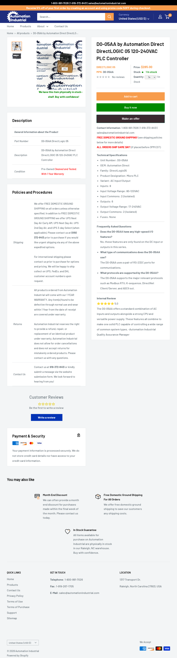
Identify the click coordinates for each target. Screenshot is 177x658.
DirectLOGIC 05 (105, 67)
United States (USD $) (20, 642)
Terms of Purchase (18, 607)
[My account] (160, 17)
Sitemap (12, 618)
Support (12, 612)
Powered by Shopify (17, 655)
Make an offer (130, 120)
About (41, 26)
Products (25, 26)
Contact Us (61, 26)
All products (23, 33)
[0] (167, 17)
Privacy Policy (15, 595)
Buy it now (130, 107)
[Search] (109, 17)
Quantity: (139, 76)
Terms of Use (15, 601)
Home (10, 26)
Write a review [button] (46, 417)
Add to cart (130, 96)
